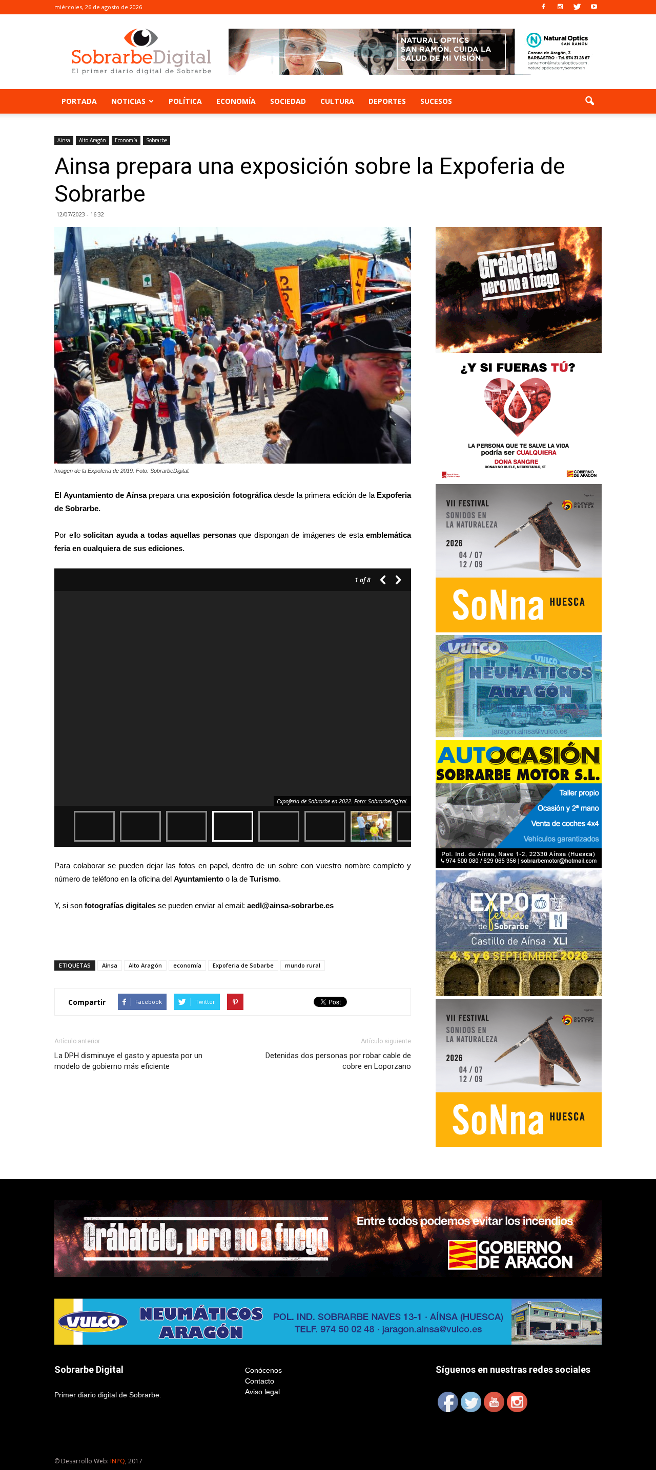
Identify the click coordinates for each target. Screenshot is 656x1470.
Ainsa (63, 140)
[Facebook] (543, 7)
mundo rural (302, 965)
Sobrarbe (156, 140)
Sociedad (288, 101)
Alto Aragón (92, 140)
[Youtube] (594, 7)
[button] (589, 101)
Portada (79, 101)
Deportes (387, 101)
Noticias (128, 101)
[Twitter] (577, 7)
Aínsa (109, 965)
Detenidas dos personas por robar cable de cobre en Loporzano (338, 1061)
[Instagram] (560, 7)
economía (187, 965)
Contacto (259, 1381)
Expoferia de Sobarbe (243, 965)
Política (185, 101)
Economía (236, 101)
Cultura (337, 101)
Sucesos (436, 101)
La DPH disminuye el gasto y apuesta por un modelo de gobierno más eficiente (128, 1061)
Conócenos (263, 1370)
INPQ (117, 1461)
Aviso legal (262, 1392)
